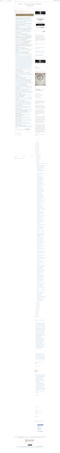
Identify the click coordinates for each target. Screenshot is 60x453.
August (38, 159)
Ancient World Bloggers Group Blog (40, 107)
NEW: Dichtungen (37, 93)
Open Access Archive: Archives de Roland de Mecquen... (41, 292)
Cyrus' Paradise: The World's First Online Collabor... (41, 218)
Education (39, 428)
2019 (37, 151)
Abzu (42, 124)
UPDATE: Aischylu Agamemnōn (39, 94)
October (38, 157)
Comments (37, 413)
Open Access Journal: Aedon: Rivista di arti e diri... (40, 279)
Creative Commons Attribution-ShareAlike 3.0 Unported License (29, 447)
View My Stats (37, 407)
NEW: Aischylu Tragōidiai (38, 97)
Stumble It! (36, 416)
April (37, 303)
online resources (27, 436)
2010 (37, 315)
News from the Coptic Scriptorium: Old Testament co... (40, 249)
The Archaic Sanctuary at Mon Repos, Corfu (40, 214)
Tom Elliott (36, 371)
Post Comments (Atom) (21, 158)
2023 (37, 146)
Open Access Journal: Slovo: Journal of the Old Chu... (40, 227)
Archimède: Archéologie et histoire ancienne (40, 187)
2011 (37, 314)
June (37, 162)
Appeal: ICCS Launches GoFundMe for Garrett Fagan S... (41, 170)
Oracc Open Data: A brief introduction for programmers (41, 208)
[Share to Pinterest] (29, 129)
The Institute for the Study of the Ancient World (32, 437)
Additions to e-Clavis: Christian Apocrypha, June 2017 (41, 246)
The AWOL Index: (37, 35)
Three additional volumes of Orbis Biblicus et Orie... (41, 216)
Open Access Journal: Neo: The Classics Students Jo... (41, 238)
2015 (37, 309)
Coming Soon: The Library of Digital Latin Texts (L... (40, 191)
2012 (37, 313)
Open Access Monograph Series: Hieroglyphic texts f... (41, 168)
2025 (37, 144)
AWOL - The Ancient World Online (30, 4)
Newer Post (16, 156)
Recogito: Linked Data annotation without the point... (41, 242)
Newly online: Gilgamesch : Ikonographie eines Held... (40, 189)
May (37, 302)
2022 (37, 147)
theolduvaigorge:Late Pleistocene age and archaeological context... (40, 354)
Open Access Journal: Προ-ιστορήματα (40, 273)
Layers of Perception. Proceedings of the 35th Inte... (41, 225)
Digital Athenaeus (39, 181)
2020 (37, 150)
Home (24, 156)
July (37, 161)
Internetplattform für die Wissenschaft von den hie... (40, 180)
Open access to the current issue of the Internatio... (41, 298)
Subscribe (40, 24)
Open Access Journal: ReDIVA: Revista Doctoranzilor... (40, 233)
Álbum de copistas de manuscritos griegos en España (41, 201)
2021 (37, 149)
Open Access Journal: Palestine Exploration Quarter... (41, 277)
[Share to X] (27, 129)
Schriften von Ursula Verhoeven (19, 12)
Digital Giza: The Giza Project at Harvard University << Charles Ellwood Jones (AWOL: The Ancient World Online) (40, 380)
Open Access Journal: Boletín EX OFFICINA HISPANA (41, 267)
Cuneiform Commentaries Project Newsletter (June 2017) (41, 166)
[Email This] (25, 129)
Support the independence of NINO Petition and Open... (40, 212)
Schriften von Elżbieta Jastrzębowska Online (40, 285)
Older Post (32, 156)
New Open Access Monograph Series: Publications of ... (40, 275)
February (38, 305)
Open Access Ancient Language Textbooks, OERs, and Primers (39, 55)
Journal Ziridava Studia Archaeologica (40, 355)
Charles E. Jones (43, 100)
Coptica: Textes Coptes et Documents (40, 223)
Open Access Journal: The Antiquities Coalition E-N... (40, 269)
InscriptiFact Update (39, 193)
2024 (37, 145)
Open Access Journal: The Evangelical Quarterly (40, 195)
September (38, 158)
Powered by (38, 27)
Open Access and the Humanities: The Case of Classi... (41, 261)
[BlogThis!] (26, 129)
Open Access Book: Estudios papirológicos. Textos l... (40, 197)
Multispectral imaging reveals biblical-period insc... (40, 240)
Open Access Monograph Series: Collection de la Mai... (41, 183)
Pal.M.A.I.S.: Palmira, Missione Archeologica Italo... (41, 300)
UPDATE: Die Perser (37, 96)
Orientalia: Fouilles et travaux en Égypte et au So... (41, 185)
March (38, 304)
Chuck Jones (37, 370)
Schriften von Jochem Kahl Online (41, 283)
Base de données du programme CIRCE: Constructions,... (41, 271)
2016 (37, 308)
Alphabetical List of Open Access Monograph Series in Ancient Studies (40, 52)
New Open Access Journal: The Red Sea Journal (40, 199)
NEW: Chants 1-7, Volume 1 (38, 95)
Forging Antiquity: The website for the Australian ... (41, 205)
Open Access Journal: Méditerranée (39, 295)
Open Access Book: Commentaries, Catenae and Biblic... (40, 173)
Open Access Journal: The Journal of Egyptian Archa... (41, 251)
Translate (41, 90)
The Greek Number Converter (40, 286)
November (38, 156)
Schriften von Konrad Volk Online (41, 257)
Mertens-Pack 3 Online (39, 175)
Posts (37, 411)
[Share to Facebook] (28, 129)
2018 (37, 152)
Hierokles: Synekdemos (40, 221)
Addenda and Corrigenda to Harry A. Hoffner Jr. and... (41, 256)
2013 (37, 312)
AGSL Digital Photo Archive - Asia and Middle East (40, 177)
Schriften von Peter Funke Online (41, 296)
